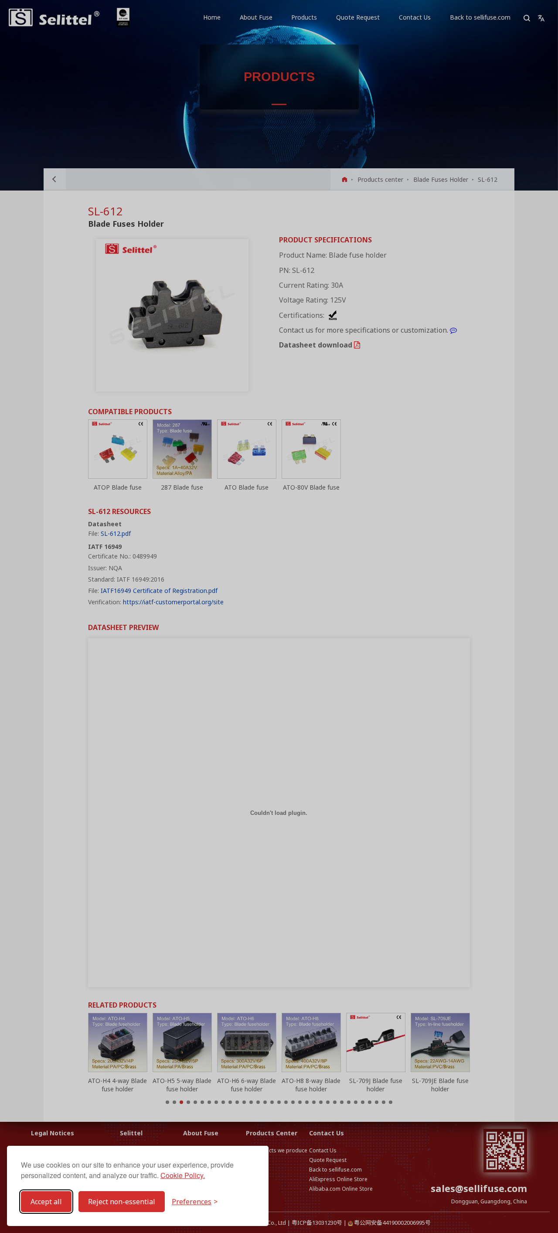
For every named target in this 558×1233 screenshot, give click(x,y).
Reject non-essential (121, 1201)
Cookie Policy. (182, 1175)
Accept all (46, 1201)
